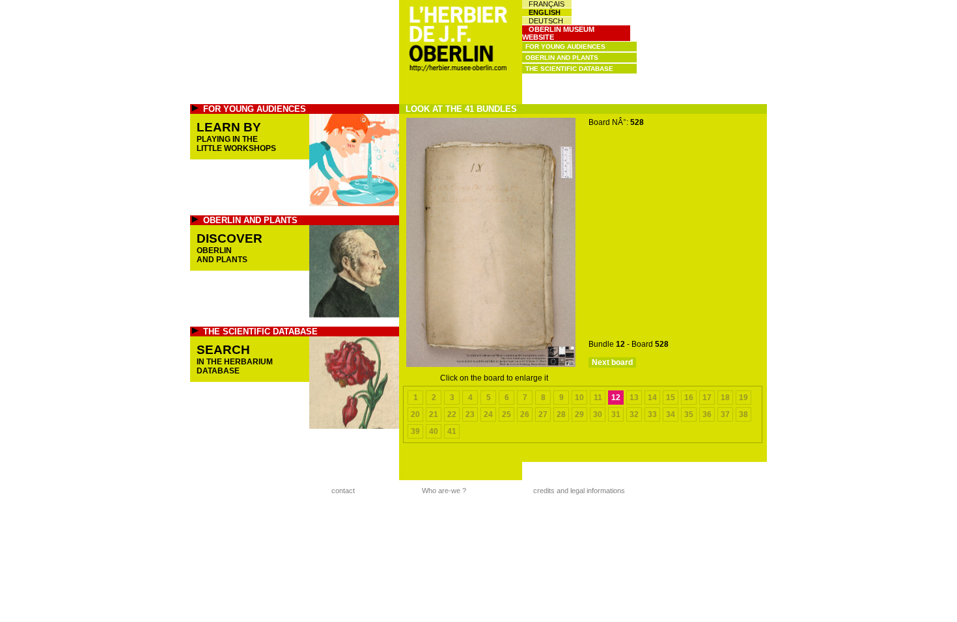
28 (561, 414)
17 (707, 397)
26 (524, 414)
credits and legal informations (579, 490)
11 (598, 397)
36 (707, 414)
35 (688, 414)
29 (579, 414)
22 (451, 414)
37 (725, 414)
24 (488, 414)
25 (506, 414)
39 (415, 431)
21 (433, 414)
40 (433, 431)
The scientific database (569, 68)
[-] (491, 364)
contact (343, 490)
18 (725, 397)
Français (546, 4)
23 (470, 414)
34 (670, 414)
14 (652, 397)
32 (634, 414)
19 (743, 397)
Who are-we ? (444, 490)
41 (451, 431)
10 (579, 397)
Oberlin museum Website (558, 33)
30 (597, 414)
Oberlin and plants (561, 57)
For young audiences (565, 46)
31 (615, 414)
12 (615, 397)
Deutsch (546, 21)
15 (670, 397)
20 (415, 414)
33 (652, 414)
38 (743, 414)
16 (688, 397)
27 (543, 414)
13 (634, 397)
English (545, 12)
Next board (612, 362)
